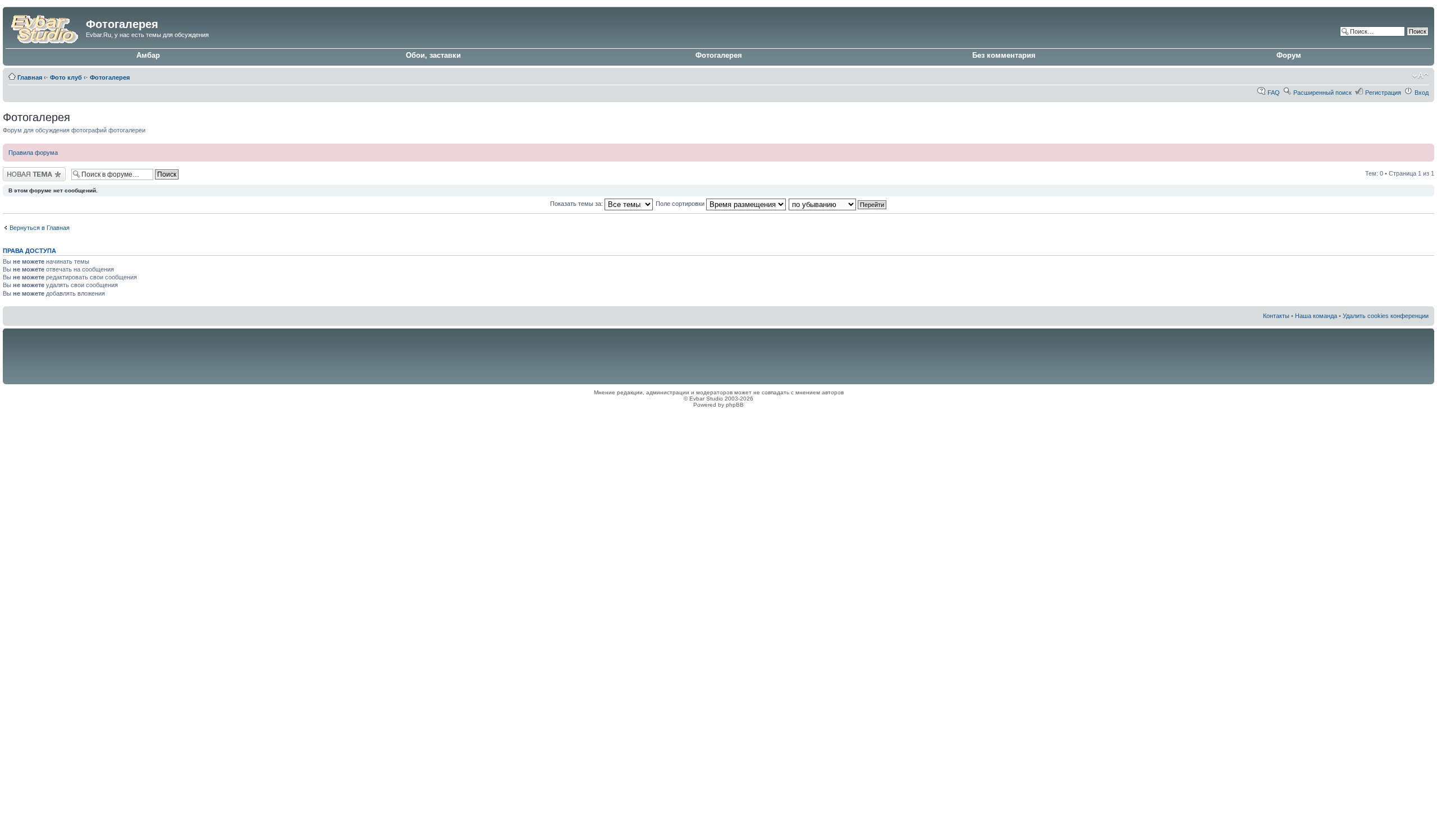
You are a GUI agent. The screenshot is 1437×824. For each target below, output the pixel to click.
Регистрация (1383, 92)
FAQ (1273, 92)
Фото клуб (66, 77)
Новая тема (19, 170)
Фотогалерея (718, 55)
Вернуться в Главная (40, 227)
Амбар (148, 55)
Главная (29, 77)
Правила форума (33, 152)
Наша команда (1316, 315)
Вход (1422, 92)
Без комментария (1004, 55)
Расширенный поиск (1322, 92)
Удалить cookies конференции (1386, 315)
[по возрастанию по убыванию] (838, 203)
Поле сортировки (681, 203)
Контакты (1276, 315)
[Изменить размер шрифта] (1420, 76)
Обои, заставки (433, 55)
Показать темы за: (577, 203)
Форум (1288, 55)
